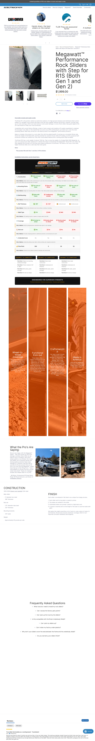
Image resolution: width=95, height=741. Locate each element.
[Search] (80, 4)
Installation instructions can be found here (27, 157)
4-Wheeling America (15, 478)
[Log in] (90, 4)
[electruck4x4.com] (13, 7)
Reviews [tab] (10, 721)
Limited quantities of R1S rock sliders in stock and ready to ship (47, 1)
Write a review (85, 720)
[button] (57, 113)
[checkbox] (18, 725)
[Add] (64, 99)
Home (57, 47)
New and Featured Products (66, 47)
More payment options (82, 107)
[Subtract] (57, 99)
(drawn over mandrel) (16, 491)
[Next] (49, 43)
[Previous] (45, 43)
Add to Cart (64, 103)
